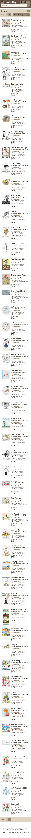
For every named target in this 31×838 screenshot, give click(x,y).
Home (4, 828)
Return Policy (19, 828)
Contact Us (11, 828)
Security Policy (14, 829)
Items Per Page (19, 15)
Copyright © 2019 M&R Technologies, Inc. (13, 832)
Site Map (22, 829)
